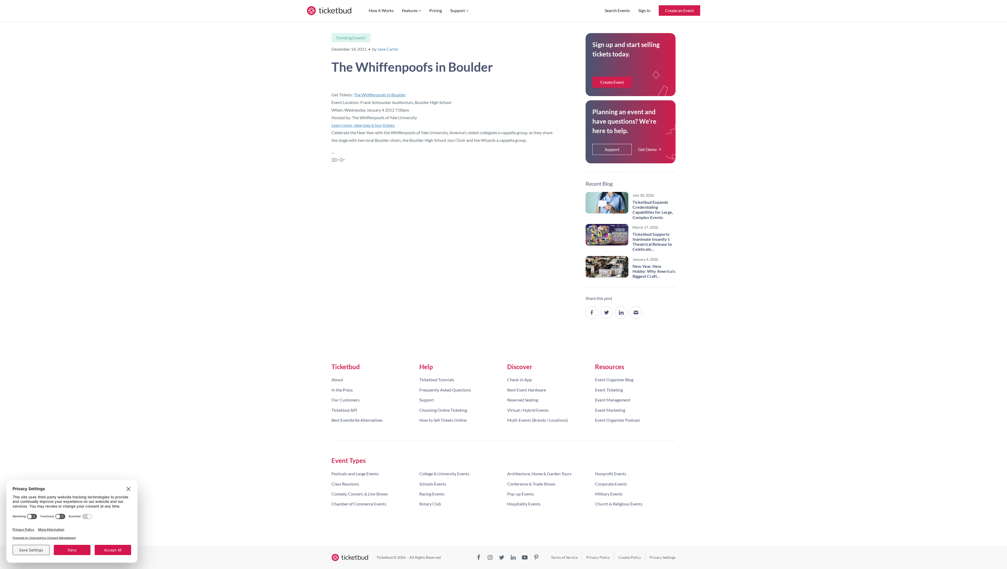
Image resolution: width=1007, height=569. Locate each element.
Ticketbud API (344, 410)
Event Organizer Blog (614, 379)
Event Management (612, 399)
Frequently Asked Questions (445, 389)
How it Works (381, 10)
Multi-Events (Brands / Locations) (537, 419)
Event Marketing (610, 410)
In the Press (342, 389)
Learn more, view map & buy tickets (363, 125)
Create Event (612, 82)
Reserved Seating (522, 399)
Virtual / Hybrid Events (528, 410)
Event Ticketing (609, 389)
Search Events (617, 10)
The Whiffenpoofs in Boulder (380, 94)
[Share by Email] (636, 312)
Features (410, 10)
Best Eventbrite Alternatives (357, 419)
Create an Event (679, 10)
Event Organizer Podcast (617, 419)
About (337, 379)
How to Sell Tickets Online (443, 419)
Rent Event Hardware (526, 389)
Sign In (644, 10)
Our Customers (345, 399)
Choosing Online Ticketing (443, 410)
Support (457, 10)
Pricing (435, 10)
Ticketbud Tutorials (436, 379)
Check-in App (519, 379)
